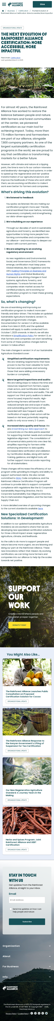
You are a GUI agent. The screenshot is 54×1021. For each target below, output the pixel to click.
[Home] (15, 4)
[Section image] (27, 685)
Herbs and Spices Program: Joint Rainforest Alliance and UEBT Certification (23, 842)
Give (42, 4)
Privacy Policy (11, 1013)
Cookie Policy (23, 1013)
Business (11, 11)
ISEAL (18, 478)
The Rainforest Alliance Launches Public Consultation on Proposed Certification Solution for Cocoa (27, 694)
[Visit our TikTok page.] (42, 1013)
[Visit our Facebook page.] (31, 1013)
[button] (4, 4)
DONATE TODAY (19, 625)
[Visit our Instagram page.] (35, 1013)
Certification (23, 11)
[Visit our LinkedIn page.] (39, 1013)
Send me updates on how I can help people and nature (27, 910)
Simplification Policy (23, 335)
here (40, 508)
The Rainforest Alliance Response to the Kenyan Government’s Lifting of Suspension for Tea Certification (25, 743)
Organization (11, 946)
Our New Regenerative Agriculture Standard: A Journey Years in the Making (24, 793)
